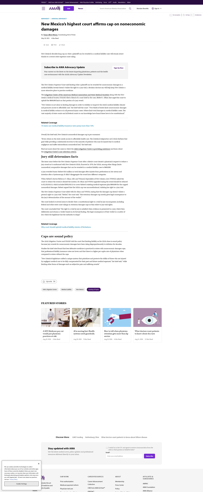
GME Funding (77, 437)
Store (105, 2)
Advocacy (45, 19)
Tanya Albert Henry (50, 35)
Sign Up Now (118, 68)
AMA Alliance (147, 491)
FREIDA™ (44, 2)
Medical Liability (66, 289)
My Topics (188, 15)
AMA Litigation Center (50, 289)
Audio (115, 2)
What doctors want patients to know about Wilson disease (124, 437)
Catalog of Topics (93, 289)
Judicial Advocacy (59, 19)
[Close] (38, 463)
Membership (119, 481)
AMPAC (145, 483)
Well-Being (98, 2)
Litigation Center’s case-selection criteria (60, 152)
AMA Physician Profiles (87, 2)
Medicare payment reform (69, 485)
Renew (80, 8)
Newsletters (122, 2)
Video (129, 2)
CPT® (109, 2)
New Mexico (80, 289)
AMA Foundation (149, 487)
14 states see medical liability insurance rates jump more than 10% (67, 126)
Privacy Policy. (14, 479)
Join (68, 8)
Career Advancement (71, 2)
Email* (108, 452)
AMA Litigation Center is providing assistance (92, 149)
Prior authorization (66, 481)
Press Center (119, 485)
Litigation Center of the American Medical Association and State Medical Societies (76, 95)
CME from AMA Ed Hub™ (56, 2)
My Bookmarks (198, 15)
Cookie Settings (21, 484)
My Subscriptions (176, 15)
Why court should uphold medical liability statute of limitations (66, 227)
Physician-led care (66, 489)
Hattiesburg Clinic (92, 437)
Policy (117, 489)
